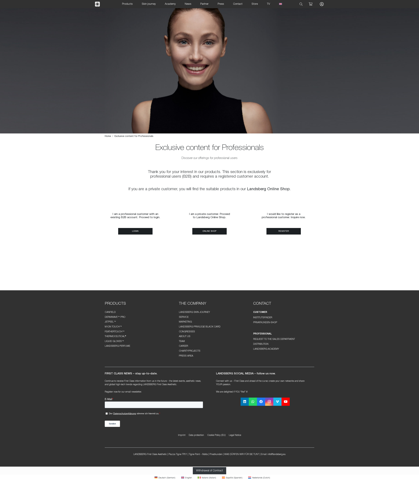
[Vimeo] (277, 402)
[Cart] (310, 4)
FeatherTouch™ (115, 332)
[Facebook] (261, 402)
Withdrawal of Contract (209, 471)
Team (182, 341)
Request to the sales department (274, 339)
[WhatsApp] (253, 402)
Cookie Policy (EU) (216, 435)
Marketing (185, 322)
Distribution (260, 344)
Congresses (187, 332)
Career (183, 346)
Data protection (196, 435)
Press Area (186, 356)
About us (184, 336)
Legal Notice (235, 435)
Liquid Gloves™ (114, 341)
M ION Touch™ (113, 327)
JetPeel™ (110, 322)
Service (184, 317)
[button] (301, 4)
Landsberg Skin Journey (194, 312)
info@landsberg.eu (277, 454)
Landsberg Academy (266, 349)
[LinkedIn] (245, 402)
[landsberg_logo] (97, 4)
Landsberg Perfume (117, 346)
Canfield (110, 312)
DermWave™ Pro (115, 317)
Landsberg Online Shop (268, 189)
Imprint (181, 435)
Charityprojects (189, 351)
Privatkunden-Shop (265, 323)
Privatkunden (216, 454)
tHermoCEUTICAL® (115, 336)
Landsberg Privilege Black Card (199, 327)
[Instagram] (269, 402)
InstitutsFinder (262, 318)
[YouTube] (286, 402)
